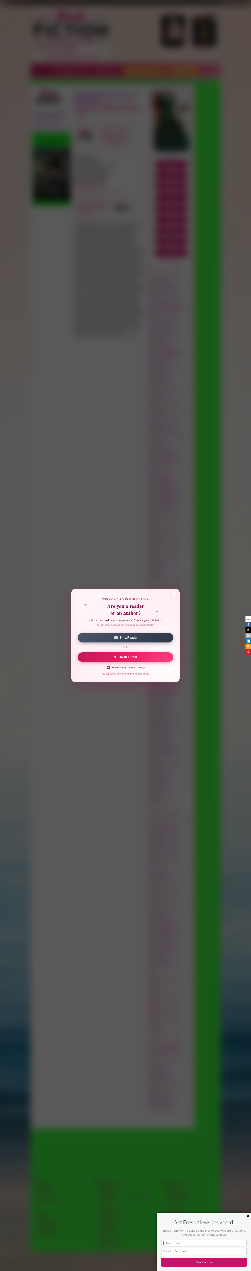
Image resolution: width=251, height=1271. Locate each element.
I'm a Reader (125, 638)
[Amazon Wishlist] (248, 646)
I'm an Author (125, 657)
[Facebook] (248, 624)
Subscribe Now (204, 1262)
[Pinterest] (248, 652)
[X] (248, 630)
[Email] (248, 635)
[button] (204, 1222)
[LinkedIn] (248, 641)
